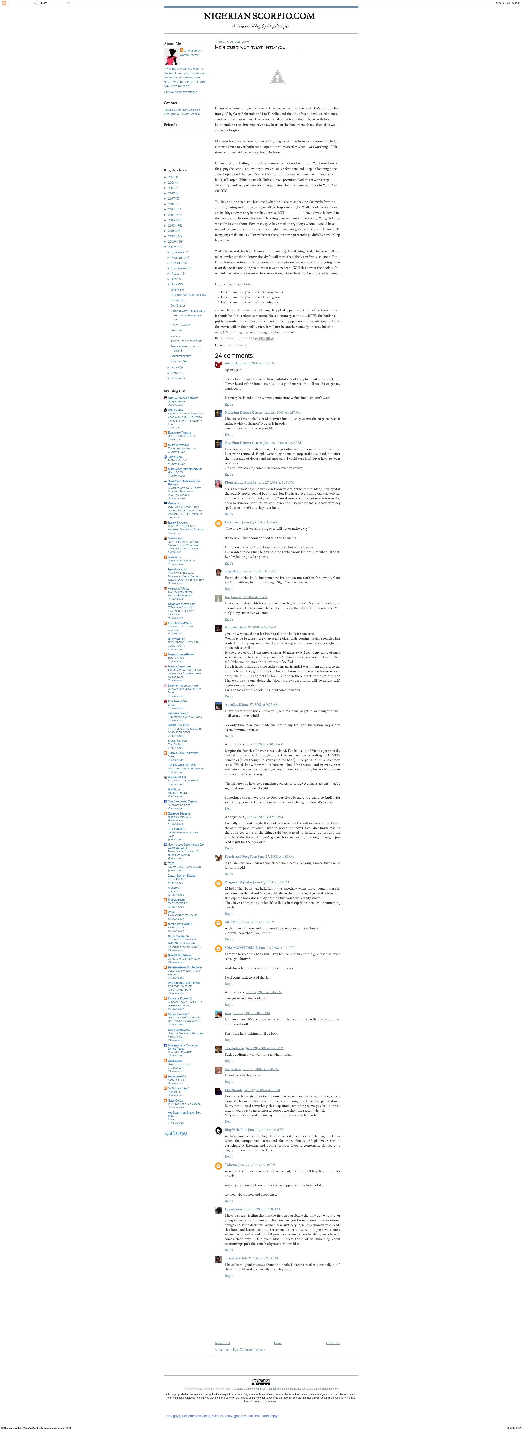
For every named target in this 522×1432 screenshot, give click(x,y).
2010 (172, 236)
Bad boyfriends (236, 345)
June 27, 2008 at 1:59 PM (271, 882)
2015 (172, 209)
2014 (172, 215)
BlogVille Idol (236, 1129)
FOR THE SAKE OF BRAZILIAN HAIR (180, 988)
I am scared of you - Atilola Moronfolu (181, 593)
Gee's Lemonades (179, 1030)
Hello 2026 (175, 472)
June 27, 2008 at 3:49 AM (258, 571)
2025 (172, 177)
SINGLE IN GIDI (178, 725)
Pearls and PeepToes (241, 856)
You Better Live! (178, 793)
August (176, 273)
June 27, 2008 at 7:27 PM (277, 947)
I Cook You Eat (177, 741)
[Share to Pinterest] (272, 339)
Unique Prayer (177, 401)
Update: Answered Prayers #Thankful (185, 1034)
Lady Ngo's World (179, 623)
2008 (172, 247)
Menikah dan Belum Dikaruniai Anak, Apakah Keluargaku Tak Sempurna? (186, 576)
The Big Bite (175, 744)
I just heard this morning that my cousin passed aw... (188, 315)
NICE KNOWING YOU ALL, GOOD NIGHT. (184, 643)
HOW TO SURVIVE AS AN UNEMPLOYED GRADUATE (185, 1019)
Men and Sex (179, 361)
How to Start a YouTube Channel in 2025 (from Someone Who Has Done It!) (185, 545)
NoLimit (232, 627)
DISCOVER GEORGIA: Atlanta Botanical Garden (185, 527)
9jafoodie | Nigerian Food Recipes (184, 482)
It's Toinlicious (177, 701)
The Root (174, 891)
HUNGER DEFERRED (181, 436)
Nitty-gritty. (176, 639)
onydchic (232, 571)
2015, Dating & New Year (184, 958)
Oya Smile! (178, 305)
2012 (171, 225)
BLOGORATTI (177, 777)
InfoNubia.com (177, 569)
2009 (172, 241)
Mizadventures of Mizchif (185, 469)
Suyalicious (178, 300)
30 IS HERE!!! (177, 879)
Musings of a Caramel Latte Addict (183, 1046)
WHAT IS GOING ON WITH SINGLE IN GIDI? (185, 730)
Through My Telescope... (184, 753)
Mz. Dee (231, 922)
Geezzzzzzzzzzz (181, 356)
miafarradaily (178, 713)
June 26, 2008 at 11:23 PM (282, 442)
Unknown (233, 522)
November (178, 257)
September (179, 268)
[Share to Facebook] (268, 339)
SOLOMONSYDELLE (241, 947)
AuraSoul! (233, 704)
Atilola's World (178, 588)
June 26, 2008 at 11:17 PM (282, 412)
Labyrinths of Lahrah (183, 685)
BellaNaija (175, 410)
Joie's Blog (175, 457)
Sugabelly (174, 557)
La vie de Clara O (180, 998)
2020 (172, 188)
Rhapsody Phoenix (179, 433)
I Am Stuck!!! (176, 927)
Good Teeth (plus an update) (186, 768)
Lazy (171, 1119)
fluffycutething (178, 445)
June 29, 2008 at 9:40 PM (266, 1129)
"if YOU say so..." (178, 1088)
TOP (518, 1428)
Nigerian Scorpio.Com (259, 16)
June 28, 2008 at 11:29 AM (265, 1048)
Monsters (174, 1091)
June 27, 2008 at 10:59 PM (251, 1013)
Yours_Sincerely (179, 1014)
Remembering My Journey (185, 967)
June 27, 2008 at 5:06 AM (258, 627)
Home (278, 1343)
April (175, 373)
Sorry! (172, 756)
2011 (171, 231)
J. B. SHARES (177, 829)
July (174, 279)
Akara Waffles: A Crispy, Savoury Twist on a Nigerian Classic (184, 491)
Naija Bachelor (178, 936)
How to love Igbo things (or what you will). (186, 846)
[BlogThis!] (261, 339)
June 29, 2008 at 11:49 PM (257, 1164)
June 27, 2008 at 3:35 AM (276, 482)
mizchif (231, 363)
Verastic (174, 503)
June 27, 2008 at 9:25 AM (260, 704)
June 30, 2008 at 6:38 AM (261, 1209)
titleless (176, 330)
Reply (229, 404)
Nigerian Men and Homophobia (179, 818)
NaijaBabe (233, 1069)
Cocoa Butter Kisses (181, 875)
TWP (171, 863)
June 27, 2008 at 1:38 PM (276, 856)
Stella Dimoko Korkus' (183, 398)
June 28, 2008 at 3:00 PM (260, 1069)
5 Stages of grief (179, 805)
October (177, 263)
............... (175, 335)
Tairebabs (233, 1258)
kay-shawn (233, 1209)
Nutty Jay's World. (180, 924)
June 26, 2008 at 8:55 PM (256, 363)
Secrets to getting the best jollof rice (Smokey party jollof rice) (185, 673)
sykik (171, 912)
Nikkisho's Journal (180, 955)
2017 (171, 198)
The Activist (234, 1048)
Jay (227, 597)
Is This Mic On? (178, 460)
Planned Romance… (180, 1052)
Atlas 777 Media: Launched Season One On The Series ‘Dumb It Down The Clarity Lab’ (185, 419)
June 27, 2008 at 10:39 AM (264, 744)
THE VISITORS (177, 903)
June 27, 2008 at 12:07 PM (264, 817)
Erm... (171, 704)
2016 (172, 204)
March (176, 378)
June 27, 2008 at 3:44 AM (260, 522)
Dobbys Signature (179, 666)
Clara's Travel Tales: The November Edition (185, 1003)
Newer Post (222, 1343)
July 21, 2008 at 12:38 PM (260, 1258)
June (174, 284)
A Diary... (174, 888)
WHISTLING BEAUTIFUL (184, 983)
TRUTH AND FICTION (182, 765)
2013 (171, 220)
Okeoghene (175, 1061)
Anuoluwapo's (177, 1076)
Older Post (333, 1343)
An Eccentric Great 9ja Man (184, 1114)
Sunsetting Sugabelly (181, 560)
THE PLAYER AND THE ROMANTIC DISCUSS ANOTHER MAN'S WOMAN (184, 943)
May (174, 367)
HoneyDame (175, 1100)
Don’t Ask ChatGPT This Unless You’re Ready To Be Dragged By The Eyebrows (185, 510)
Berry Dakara (178, 522)
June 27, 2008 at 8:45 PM (264, 992)
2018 (172, 193)
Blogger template (12, 1428)
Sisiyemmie (175, 538)
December (178, 252)
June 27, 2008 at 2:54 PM (256, 922)
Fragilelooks (176, 900)
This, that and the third (186, 341)
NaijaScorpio (193, 50)
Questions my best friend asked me (184, 972)
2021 (171, 182)
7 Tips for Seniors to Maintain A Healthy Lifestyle (181, 610)
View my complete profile (180, 92)
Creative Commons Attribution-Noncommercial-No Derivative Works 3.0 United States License (286, 1389)
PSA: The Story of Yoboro (184, 1104)
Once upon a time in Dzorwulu (180, 628)
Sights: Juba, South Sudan (184, 867)
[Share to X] (264, 339)
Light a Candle (180, 325)
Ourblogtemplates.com (52, 1428)
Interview (177, 289)
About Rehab (176, 1079)
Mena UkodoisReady (181, 654)
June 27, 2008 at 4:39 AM (249, 597)
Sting (209, 1389)
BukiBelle (174, 789)
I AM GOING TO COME (182, 915)
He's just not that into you (188, 295)
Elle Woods (233, 1090)
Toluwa (231, 1164)
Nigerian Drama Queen (243, 412)
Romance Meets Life (181, 604)
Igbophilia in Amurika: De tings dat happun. (184, 852)
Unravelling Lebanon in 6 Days (184, 690)
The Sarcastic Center (183, 801)
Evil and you (176, 657)
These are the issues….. (182, 448)
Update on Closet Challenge (179, 1065)
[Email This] (257, 339)
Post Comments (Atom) (249, 1349)
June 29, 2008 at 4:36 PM (262, 1090)
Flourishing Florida (240, 482)
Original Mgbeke (179, 813)
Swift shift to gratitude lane (183, 834)
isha (228, 1013)
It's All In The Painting (183, 780)
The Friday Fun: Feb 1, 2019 (185, 716)
